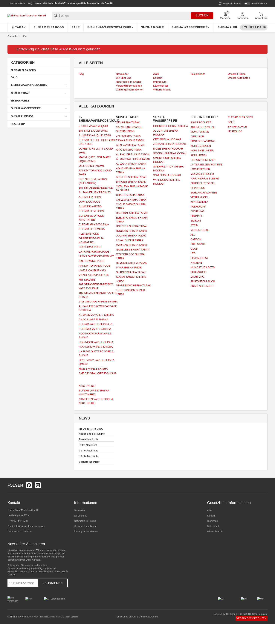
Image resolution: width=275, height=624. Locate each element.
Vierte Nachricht (88, 450)
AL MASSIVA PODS (90, 206)
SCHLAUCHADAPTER (203, 192)
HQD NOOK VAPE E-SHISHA (96, 342)
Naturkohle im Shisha (85, 521)
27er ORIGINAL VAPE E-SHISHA (98, 301)
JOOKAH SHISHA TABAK (131, 235)
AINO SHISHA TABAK (128, 149)
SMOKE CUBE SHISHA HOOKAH (167, 159)
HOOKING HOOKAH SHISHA (170, 126)
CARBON (195, 239)
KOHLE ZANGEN (200, 145)
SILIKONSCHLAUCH (202, 281)
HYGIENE (196, 262)
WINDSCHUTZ (199, 201)
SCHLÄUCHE (198, 271)
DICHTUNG (197, 211)
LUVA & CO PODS (89, 201)
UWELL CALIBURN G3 (92, 270)
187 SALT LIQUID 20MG (93, 130)
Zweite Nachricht (89, 439)
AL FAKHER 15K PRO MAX (95, 192)
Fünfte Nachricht (88, 456)
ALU (192, 234)
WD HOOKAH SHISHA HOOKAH (166, 181)
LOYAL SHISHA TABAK (129, 240)
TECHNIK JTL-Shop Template (252, 614)
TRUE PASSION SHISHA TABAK (130, 292)
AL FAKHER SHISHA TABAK (132, 154)
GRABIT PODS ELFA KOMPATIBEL (91, 240)
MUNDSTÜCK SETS (202, 267)
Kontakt (211, 515)
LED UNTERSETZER (203, 159)
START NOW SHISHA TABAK (133, 285)
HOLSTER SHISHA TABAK (131, 226)
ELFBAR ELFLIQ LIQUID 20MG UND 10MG (97, 142)
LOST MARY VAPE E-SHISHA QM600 (96, 362)
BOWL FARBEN (199, 131)
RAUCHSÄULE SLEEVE (204, 178)
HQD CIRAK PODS (90, 246)
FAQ (30, 3)
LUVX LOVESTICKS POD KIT (96, 256)
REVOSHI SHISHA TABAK (131, 262)
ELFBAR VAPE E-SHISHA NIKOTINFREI (94, 392)
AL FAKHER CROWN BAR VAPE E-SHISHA (98, 308)
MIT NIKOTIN (87, 279)
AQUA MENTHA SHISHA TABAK (130, 170)
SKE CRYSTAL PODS (91, 260)
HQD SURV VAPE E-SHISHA (96, 346)
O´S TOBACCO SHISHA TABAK (130, 256)
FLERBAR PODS (89, 233)
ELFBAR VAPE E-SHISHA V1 (96, 324)
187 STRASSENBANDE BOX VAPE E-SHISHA (96, 286)
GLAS (193, 248)
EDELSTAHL (197, 243)
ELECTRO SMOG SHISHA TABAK (131, 219)
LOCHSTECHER (200, 169)
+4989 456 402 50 (19, 521)
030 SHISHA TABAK (128, 122)
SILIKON (195, 220)
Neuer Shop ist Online (92, 433)
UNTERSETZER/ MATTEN (206, 164)
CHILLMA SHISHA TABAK (131, 199)
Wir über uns (80, 515)
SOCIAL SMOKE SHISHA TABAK (131, 278)
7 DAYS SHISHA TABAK (130, 140)
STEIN (194, 225)
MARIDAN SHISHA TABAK (131, 244)
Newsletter (79, 510)
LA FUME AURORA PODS (94, 251)
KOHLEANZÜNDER (202, 150)
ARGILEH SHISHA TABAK (131, 177)
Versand (74, 617)
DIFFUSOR (197, 136)
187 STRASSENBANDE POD (96, 187)
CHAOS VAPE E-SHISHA (93, 319)
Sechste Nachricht (89, 461)
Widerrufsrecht (214, 531)
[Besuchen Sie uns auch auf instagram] (38, 485)
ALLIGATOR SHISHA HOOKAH (165, 132)
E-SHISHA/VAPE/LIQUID (93, 126)
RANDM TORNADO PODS (94, 265)
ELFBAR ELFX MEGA (92, 229)
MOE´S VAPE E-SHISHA (93, 368)
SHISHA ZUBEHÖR (22, 116)
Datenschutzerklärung (18, 568)
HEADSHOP (235, 131)
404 (25, 36)
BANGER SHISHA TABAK (131, 181)
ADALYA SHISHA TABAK (130, 145)
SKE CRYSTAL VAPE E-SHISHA (97, 373)
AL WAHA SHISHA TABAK (131, 163)
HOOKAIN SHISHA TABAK (131, 230)
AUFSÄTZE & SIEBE (202, 127)
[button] (265, 485)
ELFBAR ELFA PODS (91, 211)
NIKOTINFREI (87, 385)
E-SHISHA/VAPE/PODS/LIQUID (29, 84)
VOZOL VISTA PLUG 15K (94, 274)
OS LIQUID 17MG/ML (92, 165)
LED (192, 253)
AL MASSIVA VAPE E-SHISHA (96, 314)
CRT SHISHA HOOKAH (167, 139)
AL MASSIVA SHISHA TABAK (133, 159)
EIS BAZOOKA (199, 257)
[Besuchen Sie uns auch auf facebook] (29, 485)
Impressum (212, 521)
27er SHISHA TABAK (128, 135)
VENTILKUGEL (199, 197)
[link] (38, 85)
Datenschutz (213, 526)
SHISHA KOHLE (237, 126)
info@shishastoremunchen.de (29, 526)
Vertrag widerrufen (251, 618)
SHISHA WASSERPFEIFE (26, 108)
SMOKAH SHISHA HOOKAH (170, 153)
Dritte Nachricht (88, 444)
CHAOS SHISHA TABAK (130, 194)
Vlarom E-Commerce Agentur (143, 616)
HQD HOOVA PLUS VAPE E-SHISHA (95, 335)
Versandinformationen (85, 526)
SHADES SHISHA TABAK (131, 272)
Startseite (12, 36)
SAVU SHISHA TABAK (129, 267)
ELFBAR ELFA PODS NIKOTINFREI (91, 217)
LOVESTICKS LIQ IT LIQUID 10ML (96, 150)
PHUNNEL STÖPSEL (202, 183)
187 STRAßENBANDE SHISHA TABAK (129, 129)
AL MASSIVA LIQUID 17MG (95, 135)
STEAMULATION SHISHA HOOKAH (168, 168)
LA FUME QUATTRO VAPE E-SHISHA (96, 353)
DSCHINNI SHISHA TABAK (132, 212)
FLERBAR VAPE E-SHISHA (95, 328)
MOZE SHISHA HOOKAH (168, 148)
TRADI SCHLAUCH (201, 286)
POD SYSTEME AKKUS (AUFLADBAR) (93, 181)
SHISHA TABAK (20, 93)
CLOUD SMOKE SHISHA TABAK (130, 206)
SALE (231, 121)
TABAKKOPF (198, 206)
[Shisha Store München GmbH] (26, 15)
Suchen (202, 15)
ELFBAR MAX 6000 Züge (94, 224)
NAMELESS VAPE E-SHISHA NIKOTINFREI (96, 401)
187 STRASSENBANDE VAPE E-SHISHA (98, 294)
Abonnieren (52, 583)
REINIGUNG (197, 187)
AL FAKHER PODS (90, 197)
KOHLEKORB (198, 155)
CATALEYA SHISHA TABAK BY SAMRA (132, 188)
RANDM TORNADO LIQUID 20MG (95, 172)
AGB (209, 510)
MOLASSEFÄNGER (202, 173)
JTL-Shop (231, 614)
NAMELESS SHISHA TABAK (132, 249)
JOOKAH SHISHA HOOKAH (169, 143)
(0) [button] (232, 3)
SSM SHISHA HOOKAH (167, 175)
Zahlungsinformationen (86, 531)
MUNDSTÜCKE (199, 229)
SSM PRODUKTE (200, 122)
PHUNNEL (196, 215)
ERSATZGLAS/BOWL (203, 141)
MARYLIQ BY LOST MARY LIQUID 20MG (95, 159)
